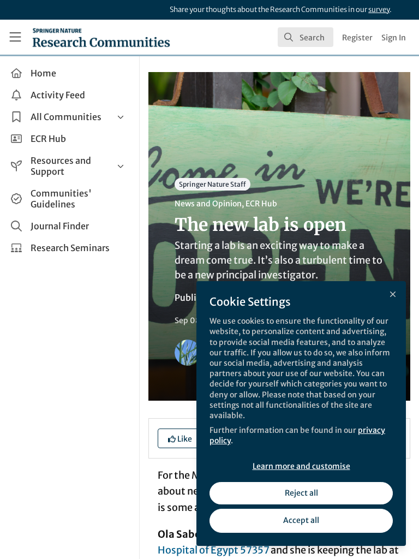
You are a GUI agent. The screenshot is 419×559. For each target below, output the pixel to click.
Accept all (301, 520)
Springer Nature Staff (212, 184)
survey (379, 9)
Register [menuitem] (357, 38)
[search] (305, 37)
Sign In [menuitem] (393, 38)
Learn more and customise (301, 466)
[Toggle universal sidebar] (15, 37)
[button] (180, 438)
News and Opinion (208, 204)
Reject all (301, 493)
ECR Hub (261, 204)
